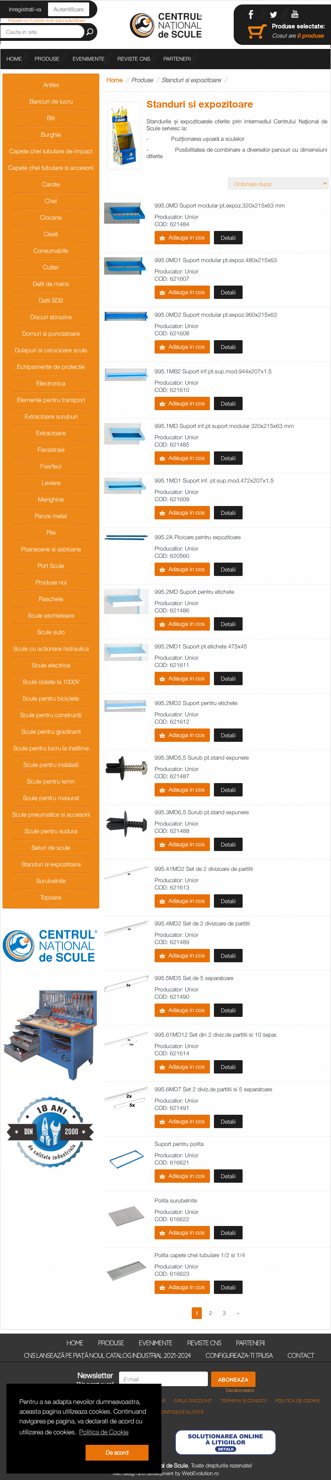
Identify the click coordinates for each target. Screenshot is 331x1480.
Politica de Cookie (297, 1400)
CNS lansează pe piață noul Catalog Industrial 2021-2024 (107, 1355)
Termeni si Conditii (243, 1400)
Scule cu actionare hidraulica (51, 648)
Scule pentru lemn (51, 781)
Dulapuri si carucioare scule (51, 350)
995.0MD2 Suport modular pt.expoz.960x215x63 (216, 315)
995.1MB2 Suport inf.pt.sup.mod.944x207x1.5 (213, 371)
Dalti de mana (51, 283)
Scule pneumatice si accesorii (51, 814)
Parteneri (177, 58)
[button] (50, 1453)
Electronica (50, 383)
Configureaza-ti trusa (238, 1355)
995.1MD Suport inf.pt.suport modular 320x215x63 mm (224, 426)
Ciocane (51, 217)
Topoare (50, 897)
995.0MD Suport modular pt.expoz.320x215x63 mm (220, 206)
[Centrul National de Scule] (167, 26)
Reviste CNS (133, 58)
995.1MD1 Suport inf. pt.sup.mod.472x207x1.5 (214, 481)
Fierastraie (51, 449)
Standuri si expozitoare (51, 864)
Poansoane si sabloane (51, 549)
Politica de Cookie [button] (103, 1432)
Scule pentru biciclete (51, 698)
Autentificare (69, 9)
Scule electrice (51, 665)
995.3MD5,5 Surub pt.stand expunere (202, 758)
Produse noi (51, 582)
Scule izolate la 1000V (51, 681)
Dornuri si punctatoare (51, 333)
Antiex (51, 84)
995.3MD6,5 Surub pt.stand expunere (202, 812)
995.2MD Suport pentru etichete (194, 592)
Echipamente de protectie (51, 366)
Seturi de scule (50, 847)
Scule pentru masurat (51, 797)
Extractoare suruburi (51, 416)
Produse (47, 58)
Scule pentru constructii (51, 714)
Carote (51, 184)
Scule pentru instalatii (51, 764)
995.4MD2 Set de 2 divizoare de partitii (202, 924)
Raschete (51, 598)
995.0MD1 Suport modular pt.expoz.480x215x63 (216, 260)
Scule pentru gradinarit (51, 731)
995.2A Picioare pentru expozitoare (198, 537)
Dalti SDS (51, 300)
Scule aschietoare (51, 615)
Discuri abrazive (51, 316)
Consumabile (51, 250)
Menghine (51, 499)
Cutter (51, 267)
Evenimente (89, 58)
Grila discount (193, 1400)
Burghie (51, 134)
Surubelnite (51, 880)
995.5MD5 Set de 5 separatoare (194, 978)
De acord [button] (117, 1452)
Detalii (228, 237)
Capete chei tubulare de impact (50, 151)
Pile (51, 532)
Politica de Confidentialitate (167, 1412)
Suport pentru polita (179, 1144)
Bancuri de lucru (51, 101)
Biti (51, 117)
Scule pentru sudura (51, 830)
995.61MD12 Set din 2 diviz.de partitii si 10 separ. (216, 1035)
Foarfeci (50, 466)
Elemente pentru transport (51, 399)
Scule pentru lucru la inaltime (51, 748)
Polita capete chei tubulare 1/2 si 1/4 (200, 1255)
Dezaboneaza (240, 1390)
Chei (51, 200)
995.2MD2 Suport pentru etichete (196, 703)
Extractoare (51, 432)
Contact (300, 1355)
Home (115, 79)
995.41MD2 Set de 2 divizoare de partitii (204, 869)
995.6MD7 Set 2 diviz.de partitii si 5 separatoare (213, 1089)
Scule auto (51, 631)
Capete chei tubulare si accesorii (51, 167)
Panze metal (51, 515)
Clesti (51, 233)
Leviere (51, 482)
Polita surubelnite (176, 1201)
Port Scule (51, 565)
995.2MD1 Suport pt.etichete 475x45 (201, 647)
